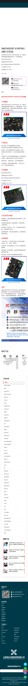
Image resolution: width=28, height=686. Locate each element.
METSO (6, 453)
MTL (5, 465)
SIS (5, 506)
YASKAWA (6, 527)
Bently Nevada (7, 394)
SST (5, 509)
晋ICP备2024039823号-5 (15, 684)
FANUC (6, 417)
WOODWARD (7, 521)
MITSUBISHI (7, 456)
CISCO (5, 400)
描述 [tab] (2, 92)
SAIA (5, 491)
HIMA (5, 429)
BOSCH (6, 397)
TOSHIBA (6, 512)
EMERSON (7, 406)
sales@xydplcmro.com (17, 85)
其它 (5, 533)
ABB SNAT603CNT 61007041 (9, 55)
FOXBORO (6, 420)
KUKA (5, 447)
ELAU (5, 403)
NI (4, 468)
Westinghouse (7, 518)
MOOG (6, 459)
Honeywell (6, 435)
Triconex (6, 515)
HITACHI (6, 432)
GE (5, 423)
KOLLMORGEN (8, 441)
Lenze (5, 450)
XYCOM (6, 524)
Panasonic (6, 474)
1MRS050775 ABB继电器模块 (13, 360)
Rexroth (6, 488)
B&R (5, 388)
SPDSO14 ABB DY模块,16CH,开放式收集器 (24, 361)
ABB (5, 73)
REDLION (6, 482)
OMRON (6, 471)
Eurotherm (6, 415)
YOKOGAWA (7, 530)
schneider (6, 497)
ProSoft (6, 479)
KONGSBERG (7, 444)
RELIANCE (6, 485)
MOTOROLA (7, 462)
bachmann (6, 391)
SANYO (6, 494)
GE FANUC (7, 426)
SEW (5, 500)
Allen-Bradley (7, 385)
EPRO (5, 412)
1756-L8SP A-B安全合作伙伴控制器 (17, 363)
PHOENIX (6, 477)
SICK (5, 503)
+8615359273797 (15, 89)
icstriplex (6, 438)
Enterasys (6, 409)
